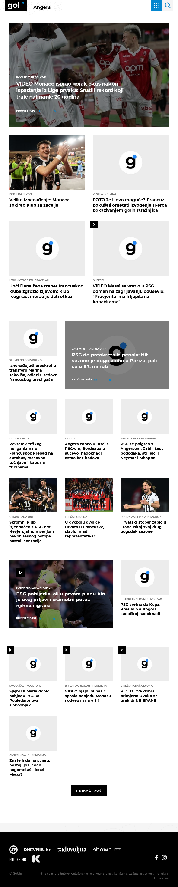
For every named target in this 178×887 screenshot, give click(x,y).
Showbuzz (107, 850)
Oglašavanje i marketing (87, 873)
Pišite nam (46, 873)
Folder (17, 859)
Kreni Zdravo (36, 859)
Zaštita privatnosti (141, 873)
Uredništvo (62, 873)
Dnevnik (37, 850)
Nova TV (13, 850)
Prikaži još (89, 790)
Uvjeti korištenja (116, 873)
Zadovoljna (72, 850)
